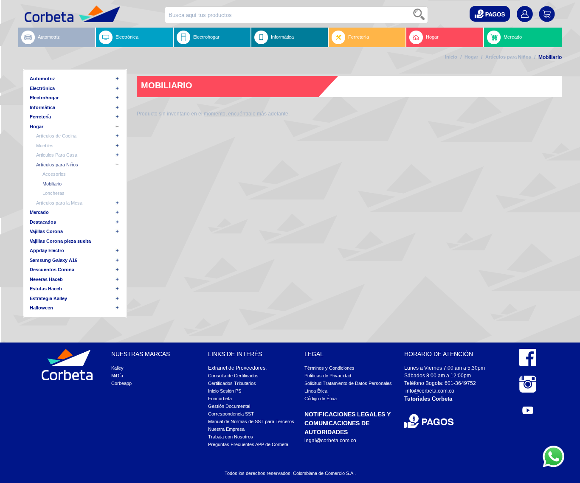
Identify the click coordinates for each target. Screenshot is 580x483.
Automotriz (49, 36)
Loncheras (53, 193)
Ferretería (358, 36)
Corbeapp (121, 383)
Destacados (43, 222)
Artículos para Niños (508, 56)
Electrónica (126, 36)
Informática (282, 36)
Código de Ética (320, 398)
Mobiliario (52, 183)
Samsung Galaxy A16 (53, 260)
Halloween (41, 307)
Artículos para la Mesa (59, 202)
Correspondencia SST (231, 413)
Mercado (513, 36)
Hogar (432, 36)
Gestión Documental (229, 406)
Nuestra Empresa (226, 429)
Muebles (44, 145)
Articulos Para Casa (56, 154)
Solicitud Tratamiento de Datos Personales (348, 383)
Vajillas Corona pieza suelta (60, 241)
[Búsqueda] (419, 14)
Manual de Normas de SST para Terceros (251, 421)
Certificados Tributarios (232, 383)
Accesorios (54, 174)
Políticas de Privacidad (327, 375)
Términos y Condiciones (329, 368)
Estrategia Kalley (48, 298)
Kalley (117, 368)
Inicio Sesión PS (224, 390)
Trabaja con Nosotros (230, 436)
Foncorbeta (220, 398)
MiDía (117, 375)
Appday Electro (47, 250)
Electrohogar (206, 36)
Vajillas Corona (46, 231)
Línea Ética (315, 390)
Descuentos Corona (52, 269)
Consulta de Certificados (233, 375)
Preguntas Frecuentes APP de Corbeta (248, 444)
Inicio (451, 56)
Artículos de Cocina (56, 135)
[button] (490, 14)
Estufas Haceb (46, 288)
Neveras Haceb (46, 279)
